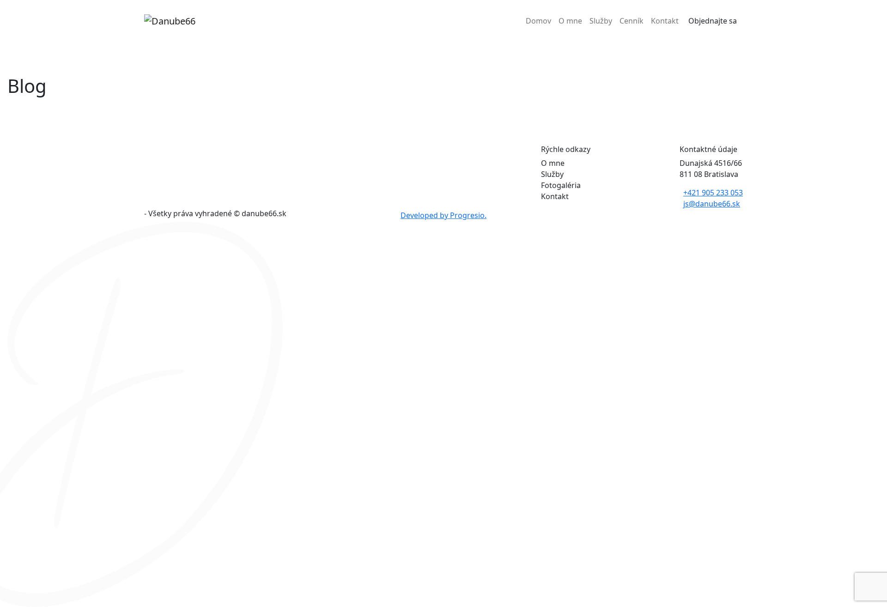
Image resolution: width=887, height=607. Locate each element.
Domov (538, 21)
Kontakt (665, 21)
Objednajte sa (712, 21)
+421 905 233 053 (713, 193)
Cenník (632, 21)
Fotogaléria (561, 185)
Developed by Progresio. (443, 215)
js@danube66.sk (711, 204)
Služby (600, 21)
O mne (570, 21)
